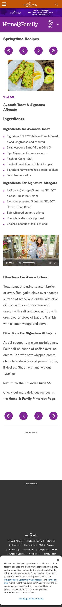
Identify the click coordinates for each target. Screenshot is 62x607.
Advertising (13, 550)
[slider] (31, 259)
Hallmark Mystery (15, 541)
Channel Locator (17, 554)
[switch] (20, 263)
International (29, 550)
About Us (16, 545)
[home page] (29, 4)
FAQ (41, 545)
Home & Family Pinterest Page (32, 398)
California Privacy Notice (30, 580)
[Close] (58, 560)
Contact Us (29, 545)
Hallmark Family (34, 541)
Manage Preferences (31, 598)
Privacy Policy (49, 554)
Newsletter (34, 554)
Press (54, 550)
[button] (17, 250)
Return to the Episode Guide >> (27, 383)
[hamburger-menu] (4, 4)
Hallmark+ (50, 541)
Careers (50, 545)
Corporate (43, 550)
